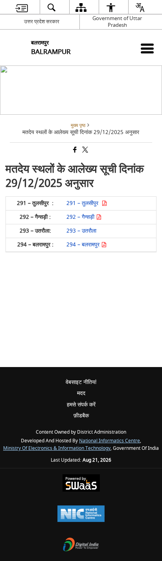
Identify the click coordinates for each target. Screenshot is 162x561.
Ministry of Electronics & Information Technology (56, 448)
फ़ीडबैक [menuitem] (81, 416)
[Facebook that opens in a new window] (74, 150)
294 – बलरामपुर (83, 244)
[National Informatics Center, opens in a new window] (81, 514)
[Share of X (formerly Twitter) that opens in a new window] (84, 150)
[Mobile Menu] (147, 48)
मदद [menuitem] (81, 393)
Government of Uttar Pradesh (117, 22)
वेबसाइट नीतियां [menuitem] (81, 382)
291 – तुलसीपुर (83, 203)
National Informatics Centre (109, 441)
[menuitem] (21, 7)
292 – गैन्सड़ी (81, 217)
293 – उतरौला (81, 231)
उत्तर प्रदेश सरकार (41, 21)
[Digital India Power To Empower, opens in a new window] (81, 545)
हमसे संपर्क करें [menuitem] (81, 405)
